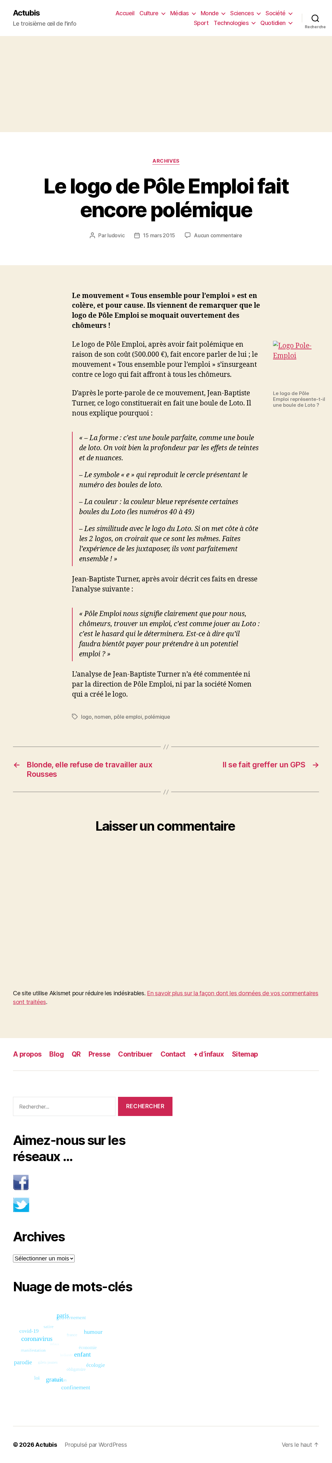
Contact (172, 1054)
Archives (165, 161)
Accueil (125, 13)
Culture (149, 13)
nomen (102, 716)
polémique (157, 716)
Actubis (26, 13)
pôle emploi (128, 716)
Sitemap (245, 1054)
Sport (201, 22)
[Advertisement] (166, 84)
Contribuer (135, 1054)
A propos (27, 1054)
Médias (179, 13)
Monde (210, 13)
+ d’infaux (208, 1054)
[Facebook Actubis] (92, 1182)
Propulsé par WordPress (96, 1444)
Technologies (231, 22)
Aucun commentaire (218, 235)
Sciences (242, 13)
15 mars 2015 (159, 235)
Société (276, 13)
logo (86, 716)
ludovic (115, 235)
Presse (100, 1054)
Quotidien (273, 22)
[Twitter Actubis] (92, 1204)
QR (76, 1054)
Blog (56, 1054)
